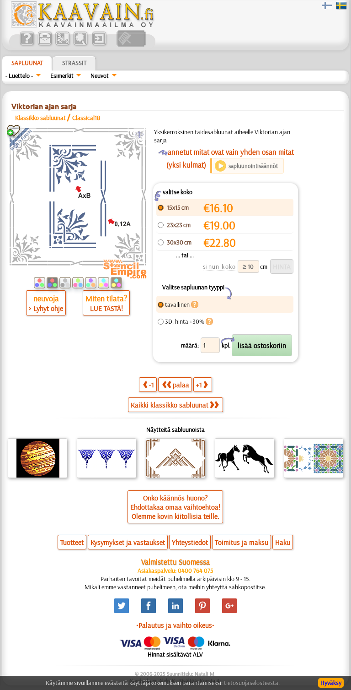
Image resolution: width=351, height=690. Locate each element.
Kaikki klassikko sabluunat (169, 404)
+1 (199, 384)
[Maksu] (62, 44)
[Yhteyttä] (44, 44)
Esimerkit (62, 75)
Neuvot (99, 75)
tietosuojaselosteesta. (252, 683)
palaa (181, 384)
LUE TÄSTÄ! (106, 308)
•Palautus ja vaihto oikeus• (175, 625)
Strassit (74, 63)
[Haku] (80, 44)
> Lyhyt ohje (46, 308)
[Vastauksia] (27, 44)
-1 (151, 384)
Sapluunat (27, 63)
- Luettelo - (19, 75)
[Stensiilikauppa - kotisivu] (81, 25)
